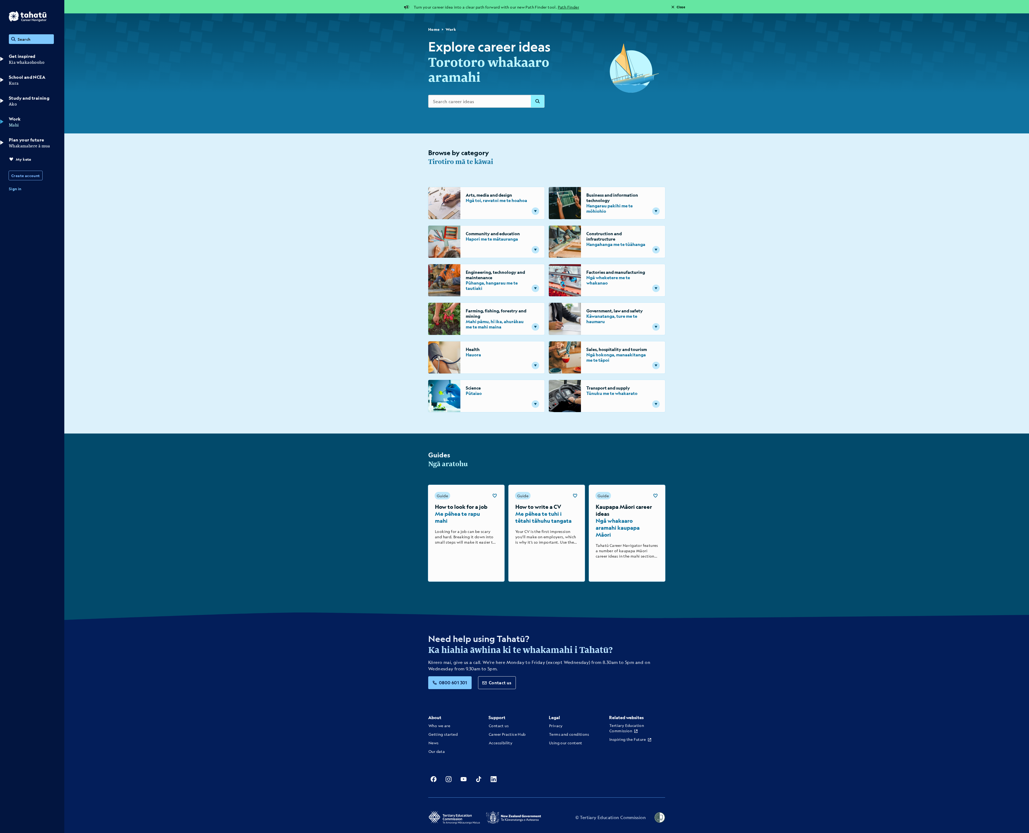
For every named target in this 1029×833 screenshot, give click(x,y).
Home (434, 29)
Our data (436, 751)
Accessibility (500, 742)
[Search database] (537, 101)
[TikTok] (478, 779)
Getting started (443, 734)
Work (451, 29)
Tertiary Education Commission (626, 728)
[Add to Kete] (494, 495)
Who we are (439, 725)
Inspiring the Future (627, 739)
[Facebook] (433, 779)
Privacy (556, 725)
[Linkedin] (493, 779)
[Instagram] (448, 779)
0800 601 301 (453, 682)
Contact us (500, 682)
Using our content (565, 742)
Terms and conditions (569, 734)
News (433, 742)
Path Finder (568, 7)
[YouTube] (463, 779)
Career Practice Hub (507, 734)
